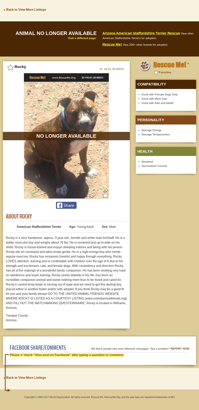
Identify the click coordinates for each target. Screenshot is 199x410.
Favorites (165, 72)
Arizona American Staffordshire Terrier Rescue (141, 33)
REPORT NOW (180, 348)
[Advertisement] (125, 10)
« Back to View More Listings (25, 9)
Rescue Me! (112, 44)
